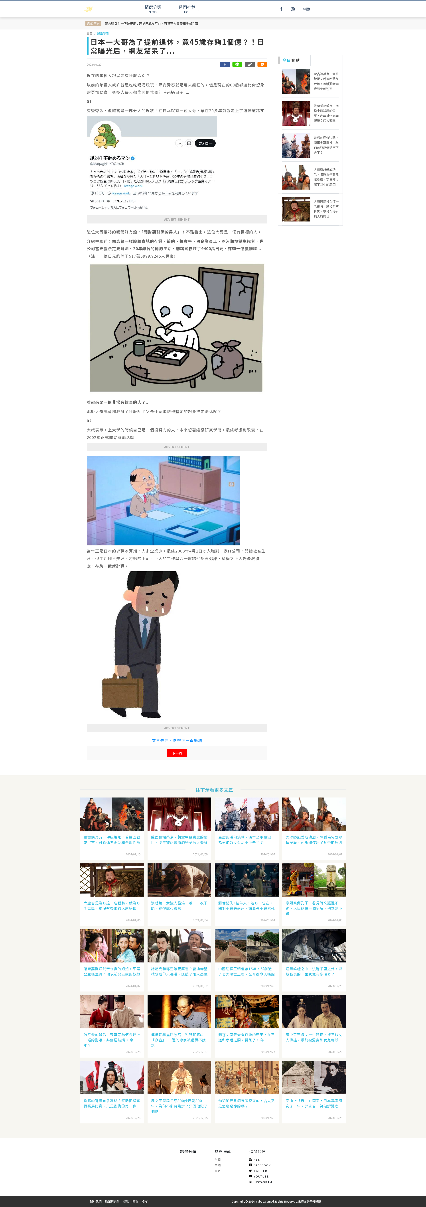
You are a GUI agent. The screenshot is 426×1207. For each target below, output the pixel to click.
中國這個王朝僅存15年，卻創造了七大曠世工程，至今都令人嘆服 (246, 971)
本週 (218, 1165)
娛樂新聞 (103, 33)
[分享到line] (237, 64)
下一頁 (177, 753)
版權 (145, 1201)
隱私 (135, 1201)
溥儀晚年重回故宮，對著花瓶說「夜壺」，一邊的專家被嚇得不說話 (178, 1040)
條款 (126, 1201)
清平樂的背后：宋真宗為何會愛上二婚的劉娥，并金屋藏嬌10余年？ (112, 1040)
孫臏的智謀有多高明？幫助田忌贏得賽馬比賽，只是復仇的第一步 (112, 1103)
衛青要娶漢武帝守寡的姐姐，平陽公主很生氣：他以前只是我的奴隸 (112, 971)
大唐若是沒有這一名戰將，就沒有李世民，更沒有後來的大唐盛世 (112, 905)
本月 (218, 1171)
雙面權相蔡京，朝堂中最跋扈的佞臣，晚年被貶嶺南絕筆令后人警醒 (179, 839)
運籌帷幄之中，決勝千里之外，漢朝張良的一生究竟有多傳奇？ (314, 971)
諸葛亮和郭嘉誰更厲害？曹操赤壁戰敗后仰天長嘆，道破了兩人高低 (179, 971)
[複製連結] (250, 64)
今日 (218, 1159)
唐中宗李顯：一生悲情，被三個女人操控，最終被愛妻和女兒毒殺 (314, 1037)
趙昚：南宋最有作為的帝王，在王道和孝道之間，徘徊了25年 (246, 1037)
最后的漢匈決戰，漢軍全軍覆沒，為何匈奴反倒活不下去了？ (246, 839)
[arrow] (100, 9)
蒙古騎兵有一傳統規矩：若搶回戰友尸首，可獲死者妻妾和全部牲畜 (151, 23)
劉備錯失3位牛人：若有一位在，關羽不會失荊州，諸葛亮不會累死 (246, 905)
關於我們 (96, 1201)
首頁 (90, 33)
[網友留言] (262, 64)
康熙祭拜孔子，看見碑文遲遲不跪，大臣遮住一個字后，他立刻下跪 (314, 908)
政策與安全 (112, 1201)
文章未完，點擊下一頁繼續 (177, 740)
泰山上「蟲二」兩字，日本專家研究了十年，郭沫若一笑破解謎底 (314, 1103)
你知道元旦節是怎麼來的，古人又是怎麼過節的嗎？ (246, 1103)
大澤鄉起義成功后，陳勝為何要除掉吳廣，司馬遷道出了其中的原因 (314, 839)
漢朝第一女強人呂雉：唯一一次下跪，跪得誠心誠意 (179, 905)
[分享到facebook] (225, 64)
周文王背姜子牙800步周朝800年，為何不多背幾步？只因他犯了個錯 (179, 1106)
